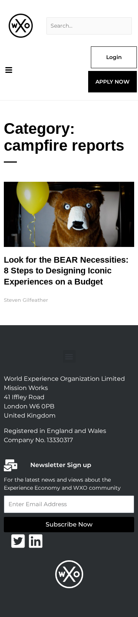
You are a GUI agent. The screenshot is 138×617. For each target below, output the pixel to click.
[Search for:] (89, 26)
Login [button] (114, 57)
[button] (69, 356)
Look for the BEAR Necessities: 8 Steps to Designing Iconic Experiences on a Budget (66, 270)
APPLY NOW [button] (112, 82)
